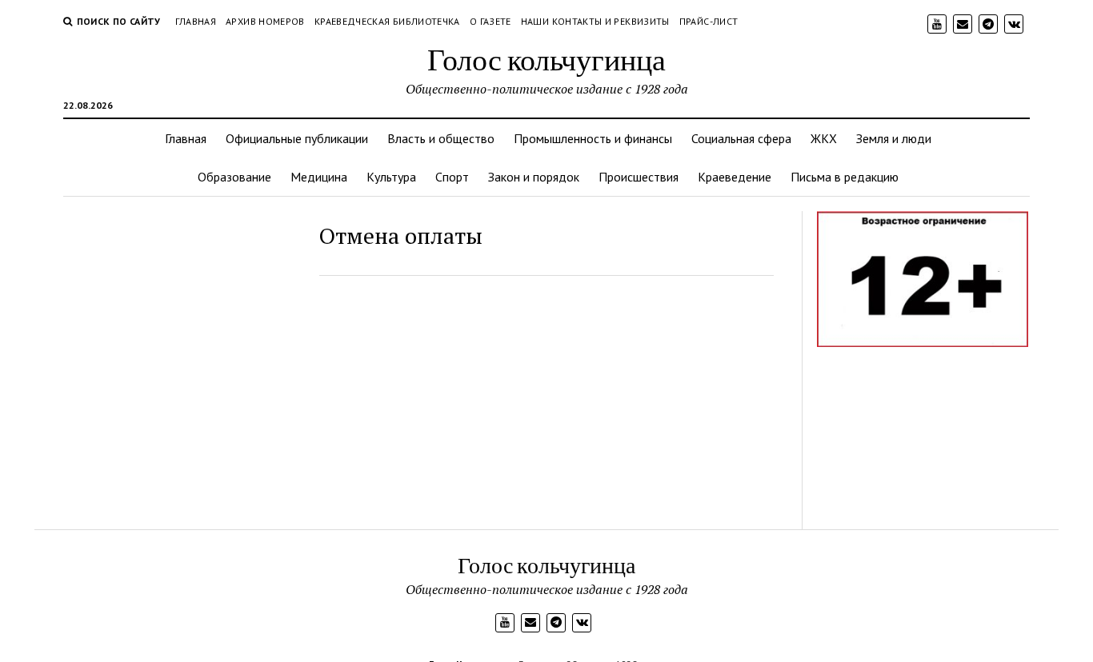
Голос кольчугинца (546, 58)
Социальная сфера (741, 138)
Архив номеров (265, 21)
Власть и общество (440, 138)
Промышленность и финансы (593, 138)
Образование (234, 177)
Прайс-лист (709, 21)
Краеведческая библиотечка (387, 21)
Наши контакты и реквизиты (595, 21)
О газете (490, 21)
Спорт (452, 177)
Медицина (318, 177)
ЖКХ (824, 138)
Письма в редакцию (845, 177)
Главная (196, 21)
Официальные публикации (297, 138)
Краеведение (734, 177)
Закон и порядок (533, 177)
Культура (391, 177)
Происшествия (639, 177)
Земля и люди (893, 138)
